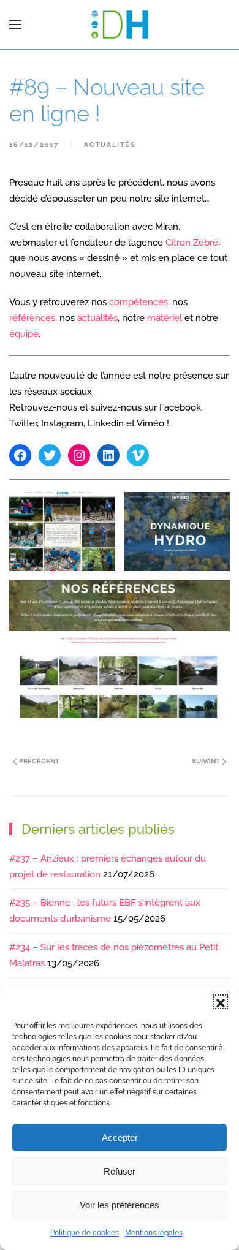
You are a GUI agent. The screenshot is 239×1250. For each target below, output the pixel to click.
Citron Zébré (191, 242)
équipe (24, 333)
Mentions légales (154, 1233)
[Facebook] (20, 455)
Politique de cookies (84, 1233)
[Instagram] (79, 455)
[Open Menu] (15, 24)
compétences (138, 302)
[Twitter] (50, 455)
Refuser (119, 1171)
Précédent (38, 761)
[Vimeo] (138, 455)
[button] (220, 1002)
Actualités (110, 145)
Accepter (120, 1137)
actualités (97, 318)
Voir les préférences (119, 1205)
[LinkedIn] (108, 455)
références (32, 318)
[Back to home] (119, 24)
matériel (164, 318)
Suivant (207, 761)
